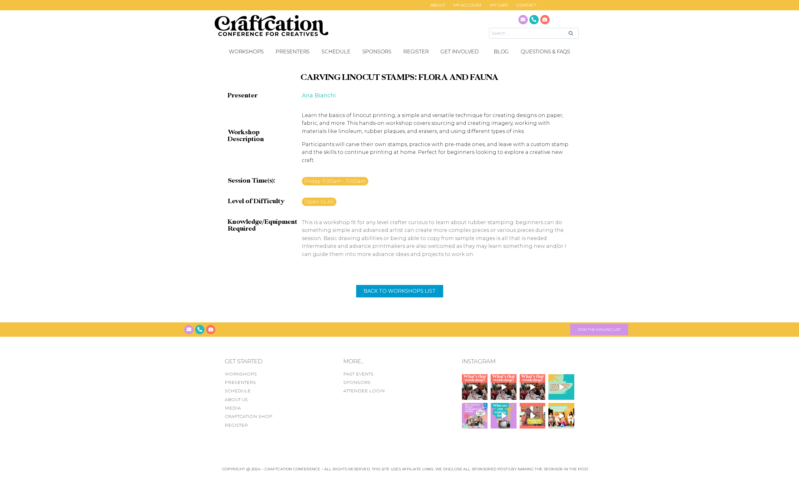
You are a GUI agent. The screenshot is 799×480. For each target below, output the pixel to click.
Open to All (319, 202)
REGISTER (416, 52)
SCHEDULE (335, 52)
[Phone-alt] (534, 19)
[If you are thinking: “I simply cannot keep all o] (561, 416)
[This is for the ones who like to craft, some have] (533, 416)
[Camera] (545, 19)
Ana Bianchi (319, 95)
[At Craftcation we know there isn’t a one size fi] (504, 416)
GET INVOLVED (459, 52)
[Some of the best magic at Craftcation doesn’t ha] (475, 416)
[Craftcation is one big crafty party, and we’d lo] (561, 387)
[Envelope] (523, 19)
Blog (501, 52)
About (437, 5)
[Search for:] (534, 33)
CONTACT (526, 5)
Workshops (246, 52)
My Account (467, 5)
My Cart (499, 5)
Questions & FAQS (545, 52)
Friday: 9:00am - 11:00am (335, 181)
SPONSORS (376, 52)
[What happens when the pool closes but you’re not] (475, 387)
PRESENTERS (293, 52)
